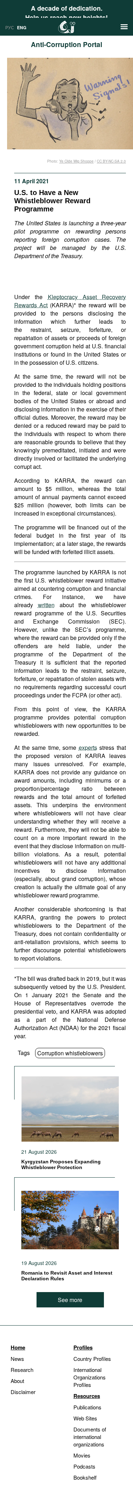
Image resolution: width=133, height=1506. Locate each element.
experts (88, 747)
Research (22, 1369)
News (17, 1358)
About (17, 1380)
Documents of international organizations (89, 1436)
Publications (87, 1407)
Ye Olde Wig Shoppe (76, 161)
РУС (9, 27)
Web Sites (85, 1418)
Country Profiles (92, 1358)
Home (18, 1347)
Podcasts (84, 1466)
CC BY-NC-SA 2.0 (111, 161)
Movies (81, 1455)
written (46, 605)
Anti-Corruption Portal (66, 44)
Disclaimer (23, 1391)
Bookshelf (84, 1477)
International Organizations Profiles (89, 1377)
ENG (21, 27)
